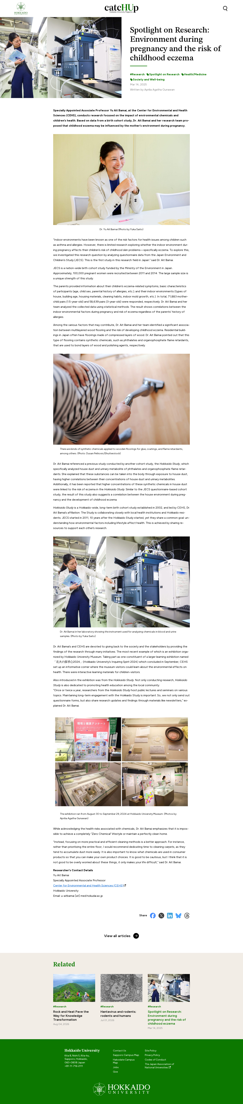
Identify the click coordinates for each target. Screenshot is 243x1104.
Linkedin (170, 915)
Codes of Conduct (155, 1059)
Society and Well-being (149, 79)
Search (225, 8)
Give (115, 1071)
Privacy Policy (152, 1055)
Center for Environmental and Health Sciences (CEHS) (88, 885)
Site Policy (150, 1050)
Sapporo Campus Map (126, 1055)
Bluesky (178, 915)
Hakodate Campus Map (124, 1061)
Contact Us (119, 1050)
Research (138, 74)
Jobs (116, 1067)
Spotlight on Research (164, 74)
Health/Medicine (195, 74)
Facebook (153, 915)
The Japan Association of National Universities (159, 1066)
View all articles (117, 936)
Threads (187, 915)
